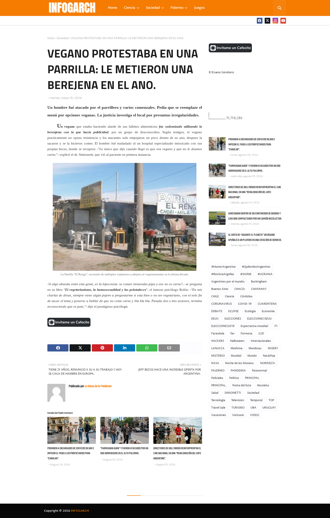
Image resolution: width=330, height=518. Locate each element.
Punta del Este (241, 385)
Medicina (236, 348)
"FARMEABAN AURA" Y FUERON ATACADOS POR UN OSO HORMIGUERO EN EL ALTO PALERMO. (124, 451)
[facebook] (259, 21)
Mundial (236, 356)
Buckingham (259, 282)
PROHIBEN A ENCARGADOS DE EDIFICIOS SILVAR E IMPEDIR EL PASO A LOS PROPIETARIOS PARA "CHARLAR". (70, 453)
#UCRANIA (265, 274)
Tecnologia (218, 400)
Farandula (217, 334)
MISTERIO (218, 356)
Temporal (256, 400)
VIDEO (254, 415)
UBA (253, 408)
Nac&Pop (269, 356)
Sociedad (63, 38)
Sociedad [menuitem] (153, 8)
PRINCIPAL (252, 378)
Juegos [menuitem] (199, 8)
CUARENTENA (267, 304)
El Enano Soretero (221, 72)
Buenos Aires (219, 289)
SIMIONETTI (232, 393)
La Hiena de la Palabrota (98, 386)
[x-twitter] (267, 21)
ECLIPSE (233, 311)
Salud (214, 393)
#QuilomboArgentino (256, 267)
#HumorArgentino (223, 267)
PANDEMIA (238, 371)
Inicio (50, 38)
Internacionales (261, 341)
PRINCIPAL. (218, 385)
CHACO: (239, 289)
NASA (215, 363)
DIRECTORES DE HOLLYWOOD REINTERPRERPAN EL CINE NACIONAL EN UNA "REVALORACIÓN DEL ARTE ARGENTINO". (177, 453)
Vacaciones (218, 415)
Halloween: (237, 341)
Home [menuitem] (112, 8)
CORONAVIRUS (221, 304)
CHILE (215, 296)
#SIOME (245, 274)
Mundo (252, 356)
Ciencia (229, 296)
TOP (271, 400)
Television (237, 400)
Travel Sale (218, 408)
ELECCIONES (232, 319)
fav (232, 334)
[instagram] (275, 21)
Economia (268, 311)
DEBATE (216, 311)
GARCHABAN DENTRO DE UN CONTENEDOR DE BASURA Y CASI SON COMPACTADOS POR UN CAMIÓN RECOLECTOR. (255, 216)
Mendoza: (255, 348)
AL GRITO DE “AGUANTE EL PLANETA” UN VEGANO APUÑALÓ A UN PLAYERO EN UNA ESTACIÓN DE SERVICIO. (255, 237)
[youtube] (283, 21)
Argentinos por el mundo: (228, 282)
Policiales (217, 378)
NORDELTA (267, 363)
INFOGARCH (80, 511)
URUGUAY (269, 408)
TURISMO (237, 408)
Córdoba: (246, 296)
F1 (276, 326)
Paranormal (259, 371)
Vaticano (238, 415)
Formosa (246, 334)
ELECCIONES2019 (223, 326)
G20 (261, 334)
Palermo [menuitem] (177, 8)
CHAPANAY (259, 289)
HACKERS (217, 341)
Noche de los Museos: (239, 363)
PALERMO (217, 371)
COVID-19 (245, 304)
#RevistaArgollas (222, 274)
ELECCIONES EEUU (259, 319)
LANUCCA (217, 348)
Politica (234, 378)
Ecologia (250, 311)
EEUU (214, 319)
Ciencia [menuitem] (129, 8)
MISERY (273, 348)
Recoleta (263, 385)
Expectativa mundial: (254, 326)
